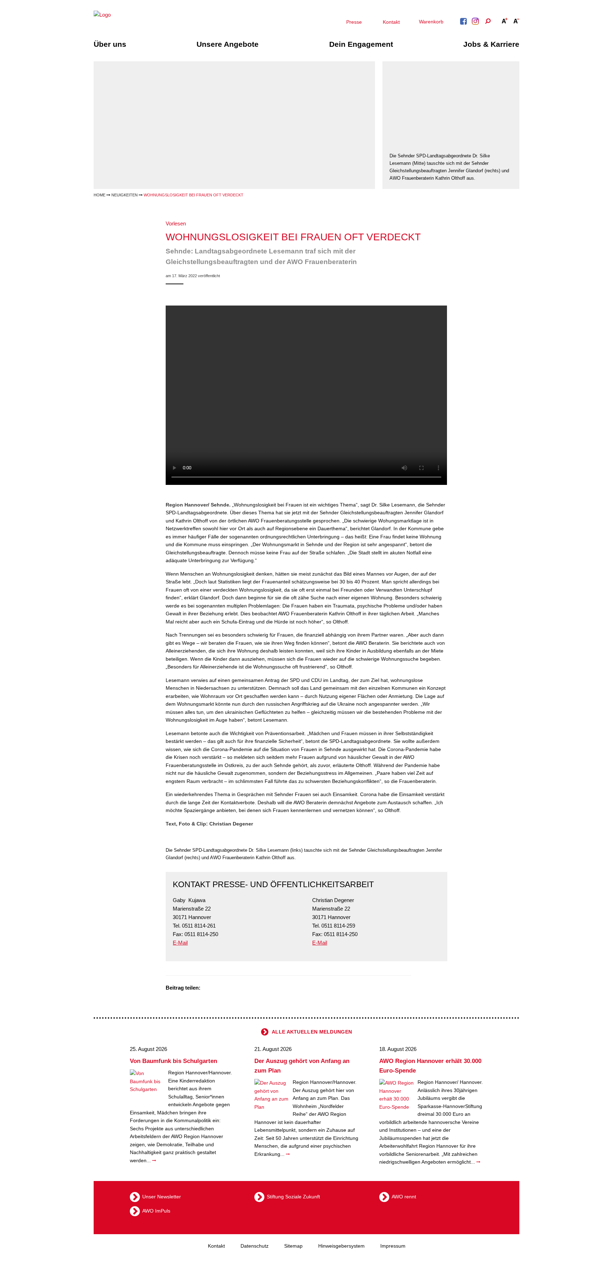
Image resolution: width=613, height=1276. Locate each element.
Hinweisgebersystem (341, 1246)
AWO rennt (404, 1196)
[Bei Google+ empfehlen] (226, 988)
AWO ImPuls (156, 1211)
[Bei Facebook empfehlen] (217, 988)
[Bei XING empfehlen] (235, 988)
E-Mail (180, 943)
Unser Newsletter (161, 1196)
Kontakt (391, 22)
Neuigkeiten (124, 195)
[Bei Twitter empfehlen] (208, 988)
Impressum (392, 1246)
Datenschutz (255, 1246)
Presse (354, 22)
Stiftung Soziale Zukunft (293, 1196)
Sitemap (293, 1246)
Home (99, 195)
